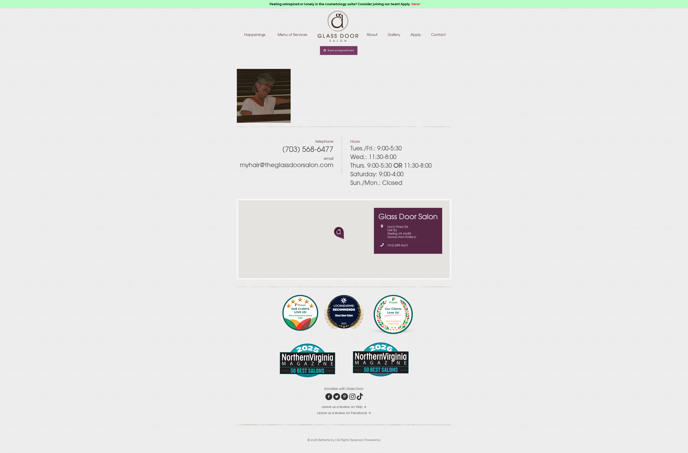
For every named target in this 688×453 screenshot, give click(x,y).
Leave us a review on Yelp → (344, 406)
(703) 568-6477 (397, 245)
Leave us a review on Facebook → (344, 412)
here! (416, 4)
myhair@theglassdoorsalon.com (286, 164)
